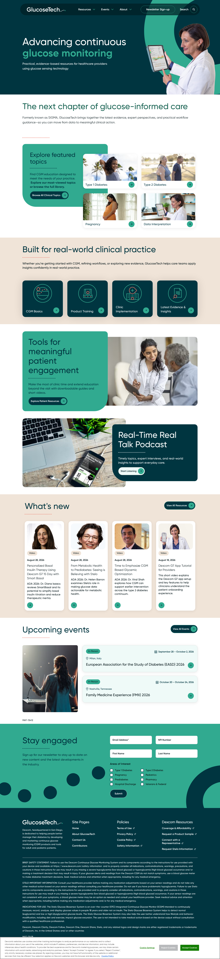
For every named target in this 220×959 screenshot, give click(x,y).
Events (105, 9)
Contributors (79, 845)
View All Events (181, 629)
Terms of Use (124, 828)
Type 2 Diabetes (154, 770)
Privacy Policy (125, 834)
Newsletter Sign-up (158, 9)
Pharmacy (151, 779)
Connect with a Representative (171, 841)
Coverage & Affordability (176, 828)
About (123, 9)
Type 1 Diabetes (123, 770)
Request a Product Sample (178, 834)
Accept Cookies (189, 948)
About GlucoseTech (83, 834)
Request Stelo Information (177, 848)
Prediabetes (121, 779)
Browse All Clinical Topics (46, 195)
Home (75, 828)
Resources (84, 9)
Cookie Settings (147, 948)
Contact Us (78, 839)
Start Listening (128, 471)
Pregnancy (121, 774)
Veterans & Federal (156, 784)
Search (184, 9)
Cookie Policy (125, 839)
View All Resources (177, 505)
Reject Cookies (168, 948)
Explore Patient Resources (45, 401)
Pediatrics (151, 774)
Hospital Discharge (125, 784)
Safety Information (128, 845)
